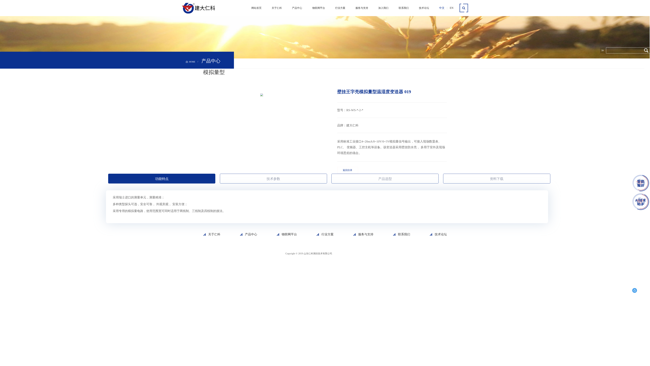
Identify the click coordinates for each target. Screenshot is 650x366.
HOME (192, 62)
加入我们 (383, 8)
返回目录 (347, 170)
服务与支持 (361, 8)
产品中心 (297, 8)
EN (451, 7)
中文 (442, 7)
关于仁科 (277, 8)
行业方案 (340, 8)
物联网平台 (318, 8)
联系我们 (404, 8)
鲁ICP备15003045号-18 (349, 253)
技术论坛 (424, 8)
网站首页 (256, 8)
